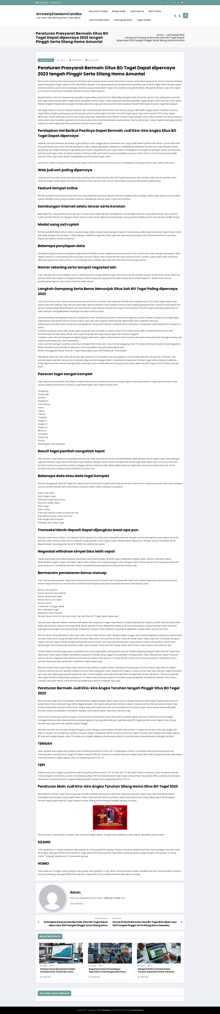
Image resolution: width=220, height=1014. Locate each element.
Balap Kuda (119, 11)
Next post (116, 918)
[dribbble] (175, 2)
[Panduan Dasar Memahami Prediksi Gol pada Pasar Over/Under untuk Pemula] (61, 953)
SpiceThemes (137, 1010)
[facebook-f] (167, 2)
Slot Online (155, 11)
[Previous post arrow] (38, 922)
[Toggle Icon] (185, 15)
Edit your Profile (112, 898)
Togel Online (144, 20)
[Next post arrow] (181, 922)
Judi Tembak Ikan (99, 20)
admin (62, 60)
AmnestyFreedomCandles (59, 13)
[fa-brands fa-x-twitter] (171, 2)
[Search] (175, 15)
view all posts (76, 903)
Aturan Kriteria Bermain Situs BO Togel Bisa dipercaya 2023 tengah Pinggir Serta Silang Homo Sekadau (144, 923)
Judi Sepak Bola (123, 20)
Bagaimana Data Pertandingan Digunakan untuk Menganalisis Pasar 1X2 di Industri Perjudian (107, 970)
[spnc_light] (179, 15)
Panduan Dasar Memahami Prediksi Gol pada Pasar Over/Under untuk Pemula (57, 970)
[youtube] (182, 2)
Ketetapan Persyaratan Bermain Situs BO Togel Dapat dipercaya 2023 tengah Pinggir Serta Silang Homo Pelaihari (76, 923)
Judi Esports (137, 11)
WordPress (106, 1010)
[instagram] (178, 2)
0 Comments (93, 60)
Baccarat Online (98, 11)
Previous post (101, 918)
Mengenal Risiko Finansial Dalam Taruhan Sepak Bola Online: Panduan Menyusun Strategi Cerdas (156, 970)
